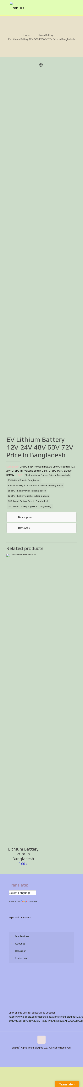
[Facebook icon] (27, 1053)
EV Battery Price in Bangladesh (24, 480)
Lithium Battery (45, 35)
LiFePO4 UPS (56, 470)
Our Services (22, 936)
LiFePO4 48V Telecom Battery (36, 466)
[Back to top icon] (41, 1040)
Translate (32, 901)
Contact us (21, 958)
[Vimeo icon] (35, 1053)
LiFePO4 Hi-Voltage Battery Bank (29, 470)
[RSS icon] (59, 1053)
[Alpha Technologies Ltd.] (41, 8)
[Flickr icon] (43, 1053)
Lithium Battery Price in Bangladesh (23, 854)
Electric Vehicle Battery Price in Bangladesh (47, 475)
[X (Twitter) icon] (31, 1053)
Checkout (20, 951)
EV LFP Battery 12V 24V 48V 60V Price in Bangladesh (35, 485)
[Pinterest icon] (51, 1053)
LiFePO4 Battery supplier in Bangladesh (28, 496)
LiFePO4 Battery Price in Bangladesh (27, 490)
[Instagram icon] (55, 1053)
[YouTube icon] (39, 1053)
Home (27, 35)
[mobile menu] (78, 7)
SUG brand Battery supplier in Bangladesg (29, 506)
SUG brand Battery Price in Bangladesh (28, 501)
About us (20, 943)
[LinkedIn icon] (47, 1053)
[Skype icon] (23, 1053)
